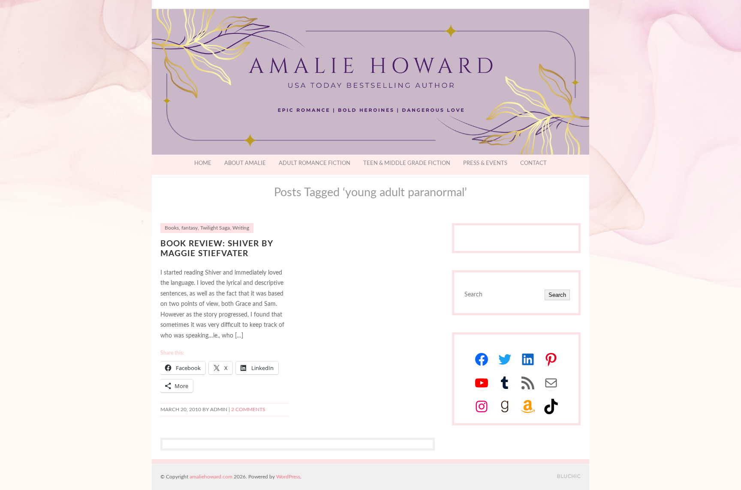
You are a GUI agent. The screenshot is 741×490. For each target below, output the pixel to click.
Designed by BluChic (569, 476)
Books (172, 228)
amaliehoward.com (211, 476)
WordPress (288, 476)
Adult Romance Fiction (314, 163)
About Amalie (245, 163)
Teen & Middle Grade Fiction (406, 163)
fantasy (189, 228)
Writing (240, 228)
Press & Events (485, 163)
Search (557, 295)
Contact (533, 163)
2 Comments (248, 409)
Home (202, 163)
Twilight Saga (215, 228)
